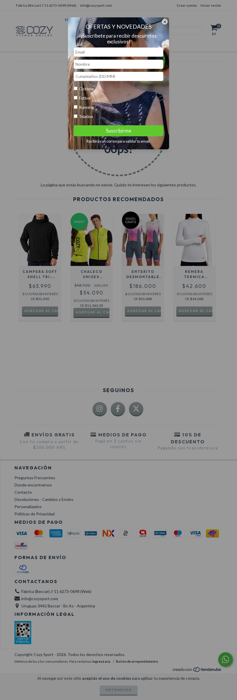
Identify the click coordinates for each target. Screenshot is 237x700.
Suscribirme (118, 131)
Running (86, 107)
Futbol (84, 97)
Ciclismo (86, 88)
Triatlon (86, 116)
